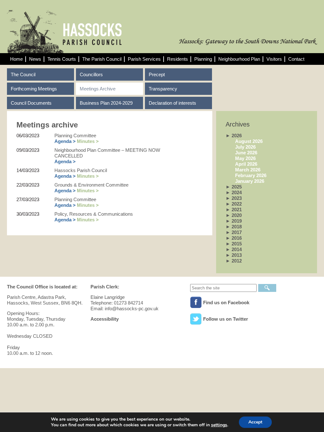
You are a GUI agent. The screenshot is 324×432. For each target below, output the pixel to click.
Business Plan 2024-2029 (106, 103)
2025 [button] (234, 186)
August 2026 (249, 141)
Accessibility (104, 319)
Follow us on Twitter (225, 319)
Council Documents (31, 103)
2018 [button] (234, 226)
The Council (23, 74)
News (35, 59)
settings (219, 425)
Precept (157, 74)
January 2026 (249, 181)
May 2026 (245, 158)
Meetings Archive (97, 88)
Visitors (274, 59)
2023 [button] (234, 198)
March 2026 (247, 169)
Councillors (91, 74)
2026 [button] (234, 135)
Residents (177, 59)
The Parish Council (102, 59)
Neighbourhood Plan (239, 59)
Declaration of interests (172, 103)
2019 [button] (234, 221)
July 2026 (245, 147)
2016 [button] (234, 238)
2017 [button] (234, 232)
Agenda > (65, 141)
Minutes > (88, 141)
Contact (296, 59)
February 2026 (250, 175)
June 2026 (246, 152)
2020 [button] (234, 215)
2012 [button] (234, 260)
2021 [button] (234, 209)
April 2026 (246, 164)
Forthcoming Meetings (34, 88)
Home (16, 59)
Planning (203, 59)
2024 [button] (234, 192)
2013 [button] (234, 255)
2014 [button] (234, 249)
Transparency (163, 88)
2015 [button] (234, 243)
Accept (255, 422)
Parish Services (144, 59)
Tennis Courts (61, 59)
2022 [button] (234, 204)
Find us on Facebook (226, 302)
